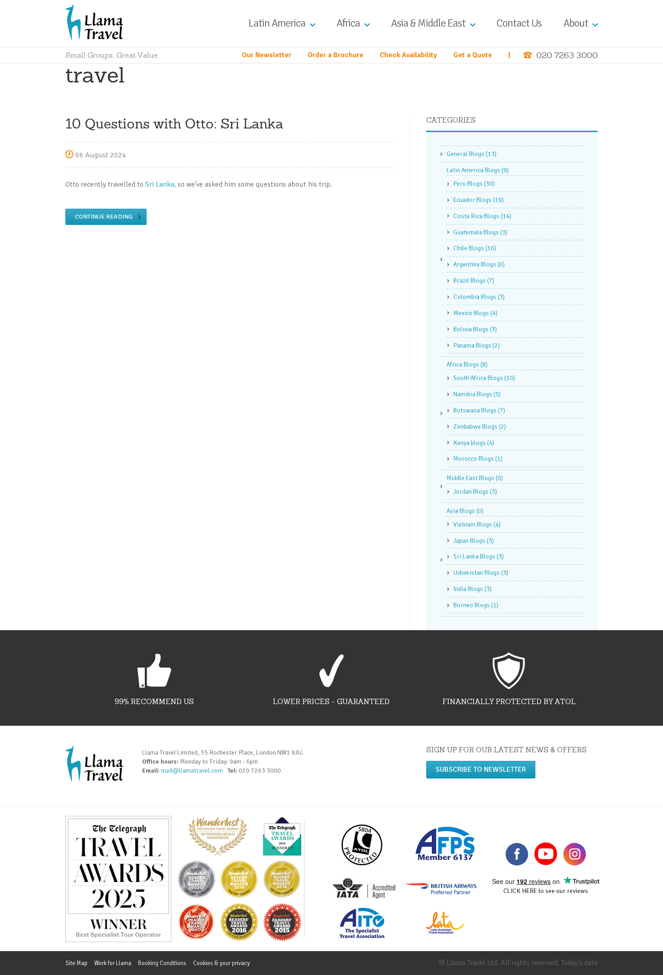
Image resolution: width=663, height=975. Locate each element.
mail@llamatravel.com (193, 770)
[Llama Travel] (94, 21)
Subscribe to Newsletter (481, 769)
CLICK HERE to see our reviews (545, 891)
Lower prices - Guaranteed (331, 701)
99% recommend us (154, 701)
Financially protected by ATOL (509, 701)
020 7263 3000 (567, 55)
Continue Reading (104, 216)
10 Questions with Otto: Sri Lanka (174, 123)
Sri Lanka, (160, 184)
